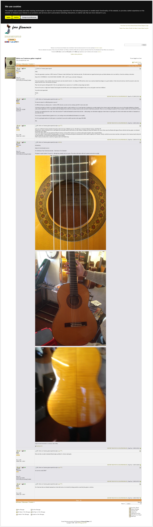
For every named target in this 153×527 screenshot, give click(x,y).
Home (139, 25)
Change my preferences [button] (29, 17)
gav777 (60, 99)
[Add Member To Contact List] (23, 68)
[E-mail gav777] (19, 68)
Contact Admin (141, 28)
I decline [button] (16, 17)
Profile (130, 28)
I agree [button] (8, 17)
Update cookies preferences (76, 54)
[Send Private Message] (21, 68)
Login (147, 25)
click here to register (98, 47)
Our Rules (135, 28)
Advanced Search (134, 25)
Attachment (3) (39, 446)
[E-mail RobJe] (19, 99)
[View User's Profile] (17, 68)
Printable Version (137, 62)
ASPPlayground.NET (82, 522)
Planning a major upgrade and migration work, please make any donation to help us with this (13, 37)
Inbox (127, 28)
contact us (99, 51)
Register (143, 25)
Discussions (25, 64)
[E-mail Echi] (19, 125)
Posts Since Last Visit (125, 25)
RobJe (60, 142)
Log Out (146, 28)
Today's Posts (122, 28)
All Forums (18, 64)
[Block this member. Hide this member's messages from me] (25, 68)
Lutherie (31, 64)
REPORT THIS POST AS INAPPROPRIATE (117, 96)
